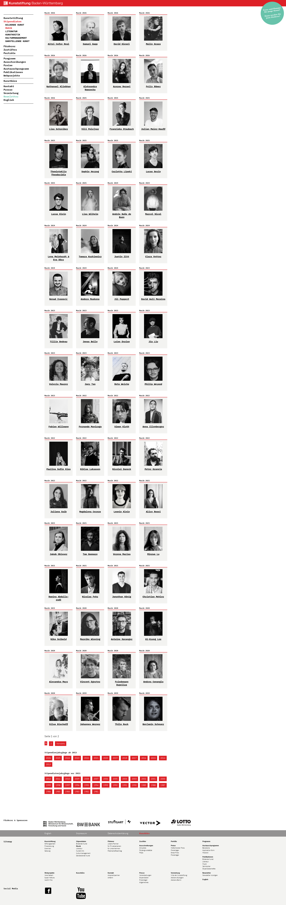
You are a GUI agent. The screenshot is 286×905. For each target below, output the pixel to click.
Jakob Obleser (58, 554)
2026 (48, 758)
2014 (162, 758)
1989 (143, 785)
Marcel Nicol (153, 214)
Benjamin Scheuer (153, 724)
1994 (96, 785)
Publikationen (13, 72)
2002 (143, 778)
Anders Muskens (90, 299)
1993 (105, 785)
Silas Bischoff (58, 724)
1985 (58, 791)
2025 (58, 758)
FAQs (141, 853)
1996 (77, 785)
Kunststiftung (13, 18)
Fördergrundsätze (145, 850)
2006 (105, 778)
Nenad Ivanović (58, 299)
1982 (86, 791)
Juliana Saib (58, 511)
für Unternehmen (114, 848)
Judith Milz (48, 880)
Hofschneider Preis (178, 848)
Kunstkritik (12, 34)
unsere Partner (113, 844)
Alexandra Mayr (58, 681)
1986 (48, 791)
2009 (77, 778)
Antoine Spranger (121, 639)
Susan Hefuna (50, 878)
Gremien (48, 848)
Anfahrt (110, 878)
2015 (153, 758)
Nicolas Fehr (90, 596)
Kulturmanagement (16, 37)
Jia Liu (153, 341)
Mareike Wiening (90, 639)
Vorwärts (60, 743)
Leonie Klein (122, 511)
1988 (153, 785)
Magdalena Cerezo (90, 511)
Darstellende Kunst (17, 41)
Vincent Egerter (90, 681)
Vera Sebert (49, 875)
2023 (77, 758)
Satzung (47, 851)
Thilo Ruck (121, 724)
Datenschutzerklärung (118, 833)
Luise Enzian (122, 341)
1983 (77, 791)
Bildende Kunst (14, 24)
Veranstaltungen (145, 875)
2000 (162, 778)
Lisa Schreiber (58, 129)
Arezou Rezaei (121, 86)
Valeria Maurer (58, 384)
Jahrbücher (206, 866)
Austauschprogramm (16, 68)
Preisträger (175, 850)
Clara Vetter (153, 256)
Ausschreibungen (15, 61)
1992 (115, 785)
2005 (115, 778)
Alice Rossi (153, 511)
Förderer (9, 46)
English (9, 99)
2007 (96, 778)
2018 (124, 758)
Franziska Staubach (122, 129)
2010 (67, 778)
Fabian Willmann (59, 426)
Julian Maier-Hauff (153, 129)
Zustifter (10, 49)
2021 (96, 758)
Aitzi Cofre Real (58, 44)
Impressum (81, 833)
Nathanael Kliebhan (58, 86)
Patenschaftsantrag (115, 851)
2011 (58, 778)
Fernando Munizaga (90, 426)
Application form (208, 850)
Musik (204, 864)
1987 (162, 785)
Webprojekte (12, 75)
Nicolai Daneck (121, 469)
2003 (134, 778)
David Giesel (122, 44)
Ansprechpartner (114, 875)
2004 (124, 778)
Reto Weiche (121, 384)
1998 (58, 785)
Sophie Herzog (90, 171)
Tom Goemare (90, 554)
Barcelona (206, 848)
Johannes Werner (90, 724)
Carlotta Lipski (122, 171)
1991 (124, 785)
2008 (86, 778)
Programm (9, 58)
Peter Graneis (153, 469)
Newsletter (11, 96)
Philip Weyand (153, 384)
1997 (67, 785)
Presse (8, 89)
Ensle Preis (175, 853)
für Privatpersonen (114, 846)
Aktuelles (142, 848)
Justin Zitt (121, 256)
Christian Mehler (153, 596)
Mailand (205, 853)
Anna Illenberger (153, 426)
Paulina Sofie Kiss (58, 469)
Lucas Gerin (153, 171)
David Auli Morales (153, 299)
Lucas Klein (58, 214)
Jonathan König (121, 596)
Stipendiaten (12, 21)
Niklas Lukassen (90, 469)
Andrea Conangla (153, 681)
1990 (134, 785)
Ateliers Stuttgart (177, 878)
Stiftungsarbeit (50, 844)
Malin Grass (153, 44)
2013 (48, 764)
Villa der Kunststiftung (179, 875)
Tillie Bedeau (58, 341)
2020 (105, 758)
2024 (67, 758)
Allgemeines (143, 882)
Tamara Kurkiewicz (90, 256)
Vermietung (11, 93)
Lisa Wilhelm (90, 214)
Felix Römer (153, 86)
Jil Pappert (121, 299)
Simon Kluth (121, 426)
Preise (8, 65)
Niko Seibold (58, 639)
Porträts (9, 53)
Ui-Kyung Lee (153, 639)
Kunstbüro (10, 80)
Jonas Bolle (90, 341)
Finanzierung (49, 846)
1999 (48, 785)
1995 (86, 785)
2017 (134, 758)
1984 (67, 791)
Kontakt (9, 86)
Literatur (11, 31)
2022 (86, 758)
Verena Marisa (121, 554)
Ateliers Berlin (176, 880)
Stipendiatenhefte (208, 869)
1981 (96, 791)
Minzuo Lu (153, 554)
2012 (48, 778)
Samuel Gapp (90, 44)
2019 (115, 758)
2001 (153, 778)
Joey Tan (90, 384)
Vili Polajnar (90, 129)
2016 (143, 758)
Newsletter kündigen (210, 875)
